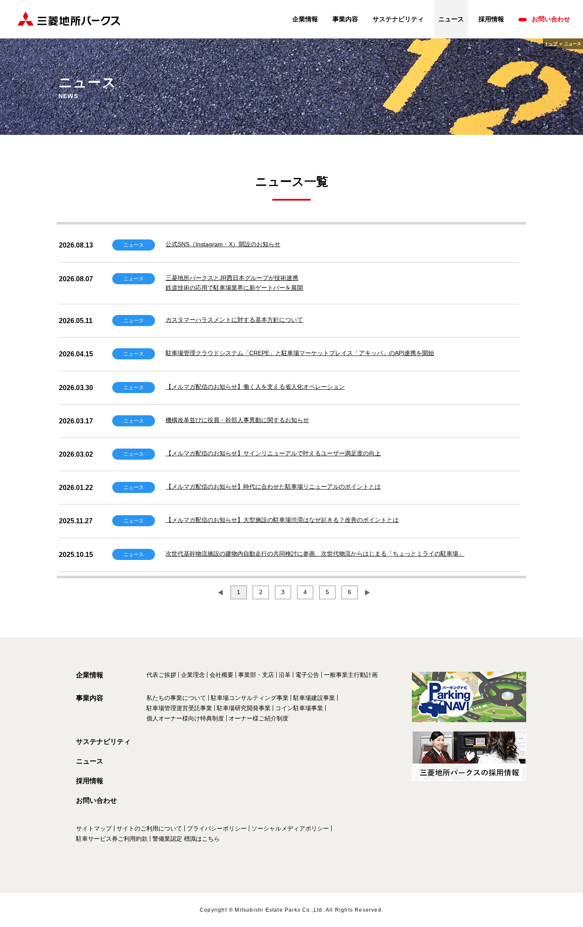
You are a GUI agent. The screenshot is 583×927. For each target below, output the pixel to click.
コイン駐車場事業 (299, 708)
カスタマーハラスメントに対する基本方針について (234, 319)
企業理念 (193, 675)
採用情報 (491, 19)
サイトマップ (94, 828)
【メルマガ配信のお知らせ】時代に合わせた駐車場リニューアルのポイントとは (273, 486)
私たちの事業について (176, 698)
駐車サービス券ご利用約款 (112, 839)
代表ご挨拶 (161, 675)
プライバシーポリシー (217, 828)
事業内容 (345, 19)
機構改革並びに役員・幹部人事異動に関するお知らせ (237, 420)
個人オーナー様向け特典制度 (185, 718)
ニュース (89, 761)
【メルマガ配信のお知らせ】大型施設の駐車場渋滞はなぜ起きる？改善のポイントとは (282, 519)
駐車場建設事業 (314, 698)
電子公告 (307, 675)
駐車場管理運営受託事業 (179, 708)
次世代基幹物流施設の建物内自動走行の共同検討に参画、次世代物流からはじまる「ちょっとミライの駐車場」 (315, 553)
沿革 (285, 675)
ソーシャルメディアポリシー (290, 828)
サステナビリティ (398, 19)
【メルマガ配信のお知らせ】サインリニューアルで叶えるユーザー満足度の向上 (273, 453)
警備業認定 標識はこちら (186, 839)
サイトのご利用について (149, 828)
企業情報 (305, 19)
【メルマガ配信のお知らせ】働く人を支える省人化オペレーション (255, 386)
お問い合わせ (551, 19)
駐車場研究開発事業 (244, 708)
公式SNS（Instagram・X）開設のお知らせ (223, 244)
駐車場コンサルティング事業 (250, 698)
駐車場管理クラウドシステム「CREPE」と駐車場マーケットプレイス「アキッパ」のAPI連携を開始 (300, 353)
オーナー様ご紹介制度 (259, 718)
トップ (551, 43)
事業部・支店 (256, 675)
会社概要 (221, 675)
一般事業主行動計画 (351, 675)
